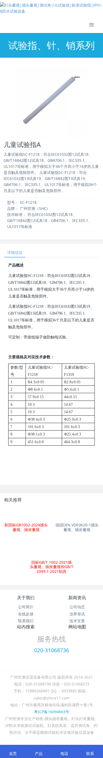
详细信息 (15, 252)
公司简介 (26, 606)
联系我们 (26, 620)
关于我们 (26, 598)
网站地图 (77, 627)
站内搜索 (26, 627)
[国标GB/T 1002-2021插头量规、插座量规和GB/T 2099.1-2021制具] (51, 548)
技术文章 (77, 620)
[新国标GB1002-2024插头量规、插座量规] (26, 514)
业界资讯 (77, 614)
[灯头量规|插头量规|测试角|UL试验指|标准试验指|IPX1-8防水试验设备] (51, 8)
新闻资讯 (77, 598)
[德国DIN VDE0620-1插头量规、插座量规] (77, 514)
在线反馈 (26, 614)
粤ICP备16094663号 (51, 711)
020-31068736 (51, 650)
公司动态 (77, 606)
